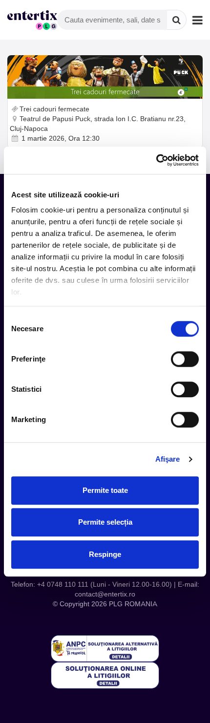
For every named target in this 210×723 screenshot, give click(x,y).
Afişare (167, 459)
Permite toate (105, 490)
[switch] (185, 359)
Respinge (105, 554)
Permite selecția (105, 522)
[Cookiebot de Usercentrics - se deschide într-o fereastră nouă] (156, 160)
